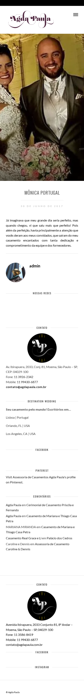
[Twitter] (17, 304)
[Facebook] (10, 304)
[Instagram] (40, 304)
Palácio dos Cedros (59, 538)
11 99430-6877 (27, 382)
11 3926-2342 (24, 377)
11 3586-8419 (23, 634)
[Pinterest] (32, 304)
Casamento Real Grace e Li (23, 538)
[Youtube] (25, 304)
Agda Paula (13, 505)
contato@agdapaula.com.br (26, 387)
